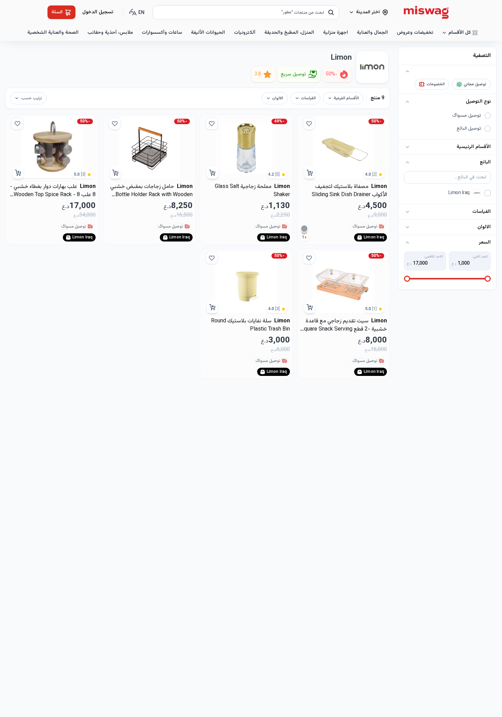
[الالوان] (407, 227)
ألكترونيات (244, 32)
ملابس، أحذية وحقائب (110, 32)
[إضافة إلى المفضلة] (309, 123)
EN (141, 13)
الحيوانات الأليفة (208, 32)
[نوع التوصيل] (407, 102)
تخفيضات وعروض (415, 32)
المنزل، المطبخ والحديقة (289, 32)
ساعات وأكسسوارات (162, 32)
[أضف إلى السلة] (309, 173)
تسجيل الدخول (97, 12)
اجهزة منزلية (335, 32)
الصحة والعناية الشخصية (53, 32)
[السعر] (407, 242)
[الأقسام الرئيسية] (407, 147)
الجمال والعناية (372, 32)
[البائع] (407, 162)
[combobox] (246, 12)
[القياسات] (407, 212)
